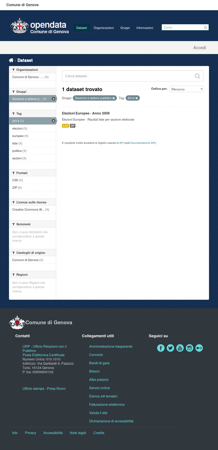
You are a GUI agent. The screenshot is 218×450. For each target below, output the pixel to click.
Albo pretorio (99, 379)
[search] (197, 76)
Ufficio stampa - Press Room (44, 388)
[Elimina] (113, 98)
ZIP (73, 125)
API (121, 142)
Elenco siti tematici (103, 396)
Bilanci (94, 371)
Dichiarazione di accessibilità (111, 421)
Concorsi (96, 354)
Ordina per (158, 88)
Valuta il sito (98, 412)
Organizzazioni (104, 28)
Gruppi (125, 28)
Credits (98, 432)
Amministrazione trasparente (110, 346)
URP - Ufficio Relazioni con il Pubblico (45, 348)
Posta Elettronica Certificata (44, 354)
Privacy (30, 432)
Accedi (199, 47)
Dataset (81, 28)
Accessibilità (53, 432)
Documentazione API (143, 142)
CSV (65, 125)
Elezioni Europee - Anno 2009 (86, 113)
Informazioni (144, 28)
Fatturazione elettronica (107, 404)
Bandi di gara (99, 362)
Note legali (78, 432)
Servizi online (99, 387)
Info (15, 432)
